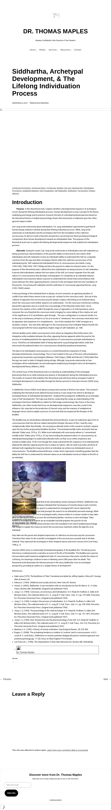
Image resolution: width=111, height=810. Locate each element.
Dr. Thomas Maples (55, 31)
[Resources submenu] (71, 49)
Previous (7, 679)
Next (106, 679)
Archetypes (51, 188)
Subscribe (11, 793)
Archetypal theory (39, 188)
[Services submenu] (57, 49)
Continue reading (56, 800)
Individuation (89, 188)
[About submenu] (36, 49)
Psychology (17, 191)
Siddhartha (72, 191)
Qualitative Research (30, 191)
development (77, 188)
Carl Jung (67, 188)
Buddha (60, 188)
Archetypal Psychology (21, 188)
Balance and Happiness (39, 103)
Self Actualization (47, 191)
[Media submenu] (46, 49)
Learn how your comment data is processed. (67, 750)
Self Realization (61, 191)
